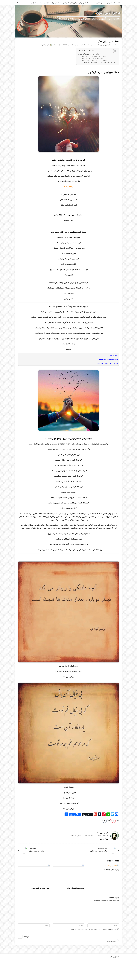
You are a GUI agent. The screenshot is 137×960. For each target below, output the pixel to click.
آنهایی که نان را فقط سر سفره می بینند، (96, 56)
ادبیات (115, 45)
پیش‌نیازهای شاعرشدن (70, 3)
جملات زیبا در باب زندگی (37, 851)
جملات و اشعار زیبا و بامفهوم (99, 851)
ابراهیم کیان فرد (105, 45)
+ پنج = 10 (25, 937)
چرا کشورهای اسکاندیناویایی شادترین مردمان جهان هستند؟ (102, 62)
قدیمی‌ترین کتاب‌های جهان (75, 888)
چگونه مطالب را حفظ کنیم (111, 870)
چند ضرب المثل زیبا (36, 3)
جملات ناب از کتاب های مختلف (108, 359)
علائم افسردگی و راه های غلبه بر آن (105, 3)
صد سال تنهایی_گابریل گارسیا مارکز (107, 363)
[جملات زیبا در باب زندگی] (24, 850)
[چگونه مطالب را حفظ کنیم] (103, 865)
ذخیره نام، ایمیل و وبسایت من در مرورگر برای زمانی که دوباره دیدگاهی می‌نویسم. (93, 929)
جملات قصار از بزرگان (85, 3)
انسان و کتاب (114, 355)
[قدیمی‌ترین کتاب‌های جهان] (68, 875)
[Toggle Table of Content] (114, 51)
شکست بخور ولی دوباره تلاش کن (94, 59)
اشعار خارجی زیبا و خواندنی (52, 3)
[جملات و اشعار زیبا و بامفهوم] (113, 850)
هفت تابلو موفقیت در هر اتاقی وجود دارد (96, 61)
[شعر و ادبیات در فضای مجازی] (34, 875)
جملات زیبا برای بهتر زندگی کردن (89, 54)
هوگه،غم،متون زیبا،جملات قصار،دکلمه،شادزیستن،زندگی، (85, 45)
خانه (119, 3)
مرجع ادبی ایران (108, 13)
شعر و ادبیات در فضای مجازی (40, 888)
